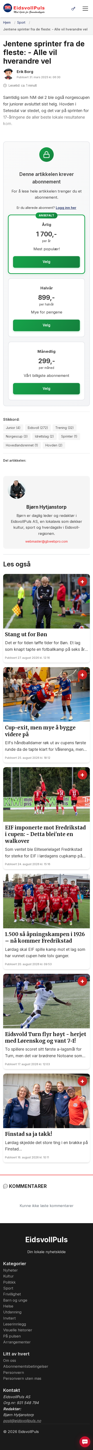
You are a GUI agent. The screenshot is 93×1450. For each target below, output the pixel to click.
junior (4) (13, 428)
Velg (46, 262)
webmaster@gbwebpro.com (46, 541)
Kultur (8, 1276)
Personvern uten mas (22, 1378)
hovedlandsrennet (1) (22, 445)
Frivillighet (12, 1294)
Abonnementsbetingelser (25, 1366)
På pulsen (12, 1336)
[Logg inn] (73, 9)
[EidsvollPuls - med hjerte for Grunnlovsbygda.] (24, 8)
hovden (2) (54, 445)
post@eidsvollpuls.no (22, 1420)
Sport (8, 1288)
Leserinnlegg (14, 1324)
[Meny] (85, 9)
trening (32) (64, 428)
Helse (8, 1306)
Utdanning (12, 1312)
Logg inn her (66, 208)
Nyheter (10, 1270)
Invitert (9, 1318)
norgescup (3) (17, 436)
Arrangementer (17, 1342)
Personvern (13, 1372)
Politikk (9, 1282)
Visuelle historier (17, 1330)
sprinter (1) (69, 436)
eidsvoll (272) (38, 428)
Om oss (9, 1360)
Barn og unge (15, 1300)
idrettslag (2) (44, 436)
